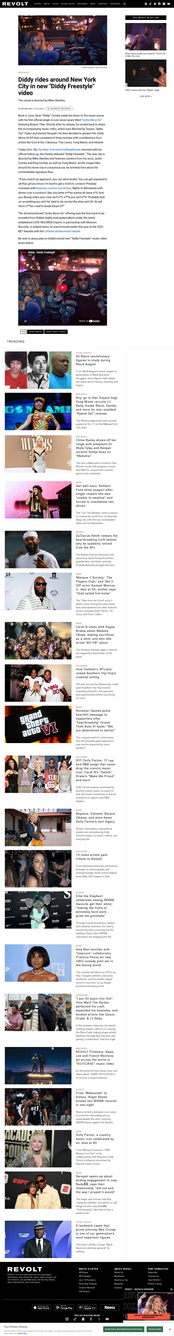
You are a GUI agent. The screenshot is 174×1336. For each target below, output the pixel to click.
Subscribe (115, 4)
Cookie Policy (22, 1333)
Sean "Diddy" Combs (56, 332)
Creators (102, 4)
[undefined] (145, 36)
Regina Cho (26, 109)
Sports (80, 532)
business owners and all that (53, 188)
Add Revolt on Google (60, 108)
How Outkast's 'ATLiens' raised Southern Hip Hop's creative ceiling (96, 673)
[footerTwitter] (99, 1321)
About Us (118, 1272)
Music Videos (35, 332)
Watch (47, 4)
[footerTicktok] (75, 1321)
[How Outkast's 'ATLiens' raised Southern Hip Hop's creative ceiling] (38, 683)
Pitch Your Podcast (88, 1283)
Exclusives (82, 4)
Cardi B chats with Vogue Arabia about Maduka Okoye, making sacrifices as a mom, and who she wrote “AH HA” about (95, 635)
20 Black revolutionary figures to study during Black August (93, 360)
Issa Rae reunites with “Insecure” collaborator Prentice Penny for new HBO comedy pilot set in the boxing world (94, 957)
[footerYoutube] (107, 1321)
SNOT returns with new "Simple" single (142, 90)
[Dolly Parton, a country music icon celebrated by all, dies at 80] (38, 1148)
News (92, 4)
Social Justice (68, 4)
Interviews (82, 995)
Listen (55, 4)
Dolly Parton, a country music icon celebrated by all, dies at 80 (95, 1139)
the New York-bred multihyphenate (59, 149)
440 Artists (84, 1291)
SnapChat (155, 4)
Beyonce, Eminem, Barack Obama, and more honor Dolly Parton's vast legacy (95, 817)
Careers (118, 1287)
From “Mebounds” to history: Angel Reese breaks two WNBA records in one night (96, 1099)
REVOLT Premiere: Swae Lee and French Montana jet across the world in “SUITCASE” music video (95, 1058)
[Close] (170, 1329)
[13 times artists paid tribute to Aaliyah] (38, 868)
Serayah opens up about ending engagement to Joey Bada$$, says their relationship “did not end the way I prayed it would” (96, 1184)
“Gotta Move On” (92, 120)
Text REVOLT (154, 1280)
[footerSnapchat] (83, 1321)
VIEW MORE (145, 96)
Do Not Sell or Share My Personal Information (124, 1329)
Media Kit (118, 1283)
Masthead (119, 1276)
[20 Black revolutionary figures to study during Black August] (38, 370)
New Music (23, 72)
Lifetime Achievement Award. (62, 231)
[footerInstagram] (67, 1321)
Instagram (146, 4)
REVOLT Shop (155, 1283)
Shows (38, 4)
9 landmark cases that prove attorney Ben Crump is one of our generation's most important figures (96, 1231)
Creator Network (87, 1287)
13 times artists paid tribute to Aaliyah (91, 857)
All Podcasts (85, 1276)
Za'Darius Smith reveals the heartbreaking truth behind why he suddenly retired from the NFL (97, 541)
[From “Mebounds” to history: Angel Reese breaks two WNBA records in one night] (38, 1107)
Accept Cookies (155, 1329)
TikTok (150, 4)
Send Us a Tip (121, 1280)
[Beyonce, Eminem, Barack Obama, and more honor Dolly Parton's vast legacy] (38, 827)
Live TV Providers (87, 1280)
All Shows (83, 1272)
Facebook (159, 4)
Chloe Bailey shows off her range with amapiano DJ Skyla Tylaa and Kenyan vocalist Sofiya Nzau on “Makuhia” (96, 448)
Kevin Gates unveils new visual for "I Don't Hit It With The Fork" (145, 54)
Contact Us (153, 1276)
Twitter (164, 4)
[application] (148, 1306)
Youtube (168, 4)
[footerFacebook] (91, 1321)
